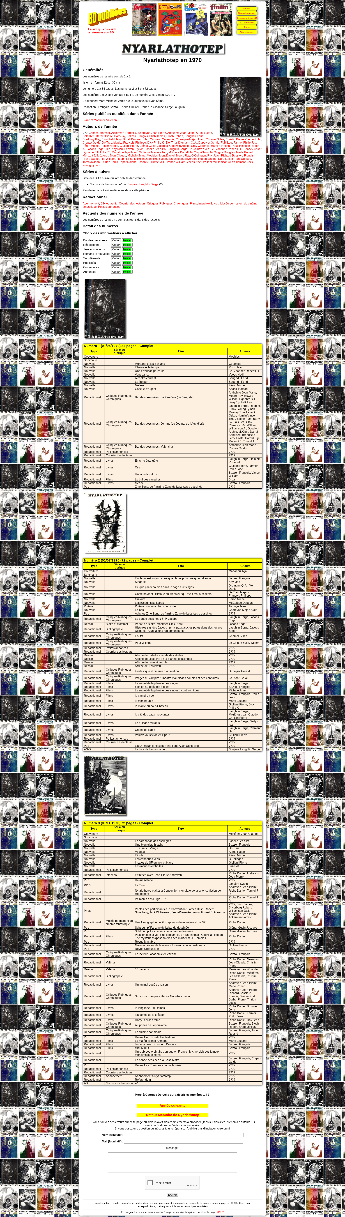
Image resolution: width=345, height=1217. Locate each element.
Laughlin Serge (177, 149)
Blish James (157, 136)
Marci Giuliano (140, 152)
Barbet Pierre (104, 136)
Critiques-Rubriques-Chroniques (167, 203)
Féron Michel (91, 145)
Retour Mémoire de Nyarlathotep (172, 1115)
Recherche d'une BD (247, 18)
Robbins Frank (126, 158)
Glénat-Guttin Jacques (153, 145)
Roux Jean (160, 158)
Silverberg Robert (195, 158)
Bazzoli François (137, 136)
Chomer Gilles (215, 139)
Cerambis (168, 139)
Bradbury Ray (91, 139)
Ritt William (108, 158)
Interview (204, 203)
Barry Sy (119, 136)
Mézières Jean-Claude (111, 155)
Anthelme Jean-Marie (181, 132)
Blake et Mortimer (94, 120)
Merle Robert (244, 152)
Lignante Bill (91, 152)
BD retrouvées (247, 22)
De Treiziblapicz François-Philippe (124, 142)
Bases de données (246, 13)
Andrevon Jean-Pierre (152, 132)
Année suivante (172, 1105)
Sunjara (246, 158)
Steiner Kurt (215, 158)
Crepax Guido (91, 142)
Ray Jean (213, 155)
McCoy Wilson (199, 152)
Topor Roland (128, 162)
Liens (247, 27)
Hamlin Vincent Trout (224, 145)
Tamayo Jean (91, 162)
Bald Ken (89, 136)
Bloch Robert (174, 136)
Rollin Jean (144, 158)
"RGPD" (220, 1212)
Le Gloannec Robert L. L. (226, 149)
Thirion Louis (109, 162)
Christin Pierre (235, 139)
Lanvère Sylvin (133, 149)
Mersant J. (89, 155)
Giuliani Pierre (129, 145)
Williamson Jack (242, 162)
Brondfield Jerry (111, 139)
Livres (215, 203)
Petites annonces (109, 206)
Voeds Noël (194, 162)
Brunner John (139, 139)
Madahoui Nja (121, 152)
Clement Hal (253, 139)
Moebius (152, 155)
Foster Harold (109, 145)
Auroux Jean (204, 132)
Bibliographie (109, 203)
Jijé (108, 149)
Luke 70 (105, 152)
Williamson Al (222, 162)
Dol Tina (171, 142)
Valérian (111, 120)
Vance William (176, 162)
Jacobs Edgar (95, 149)
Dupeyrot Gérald (208, 142)
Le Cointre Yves (199, 149)
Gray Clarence (200, 145)
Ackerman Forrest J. (124, 132)
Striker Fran (232, 158)
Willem (207, 162)
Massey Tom (159, 152)
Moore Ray (183, 155)
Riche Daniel (91, 158)
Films (193, 203)
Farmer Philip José (245, 142)
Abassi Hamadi (100, 132)
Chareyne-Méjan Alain (190, 139)
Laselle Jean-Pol (155, 149)
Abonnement (91, 203)
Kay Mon (117, 149)
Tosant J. (143, 162)
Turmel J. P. (158, 162)
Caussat (155, 139)
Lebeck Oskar (252, 149)
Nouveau (246, 8)
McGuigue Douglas (222, 152)
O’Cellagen (198, 155)
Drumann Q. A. (187, 142)
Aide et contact (247, 32)
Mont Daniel (167, 155)
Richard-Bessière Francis (237, 155)
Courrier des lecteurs (132, 203)
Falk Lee (226, 142)
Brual (126, 139)
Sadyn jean (175, 158)
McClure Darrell (179, 152)
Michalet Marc (136, 155)
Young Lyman (91, 165)
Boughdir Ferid (194, 136)
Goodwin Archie (179, 145)
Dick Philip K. (156, 142)
